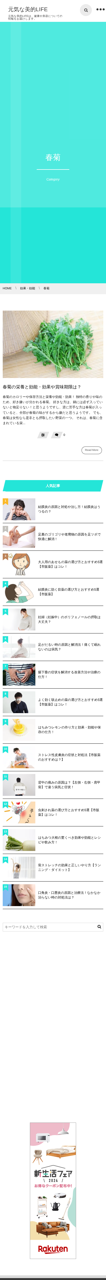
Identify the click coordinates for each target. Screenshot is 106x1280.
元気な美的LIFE (28, 9)
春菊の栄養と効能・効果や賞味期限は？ (42, 387)
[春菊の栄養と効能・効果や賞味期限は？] (53, 344)
